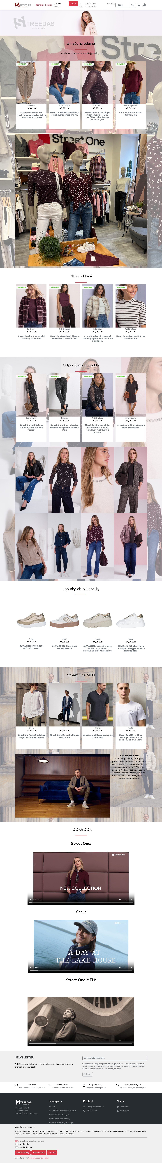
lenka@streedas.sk (95, 1106)
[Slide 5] (89, 32)
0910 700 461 (92, 1110)
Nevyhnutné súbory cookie (32, 1141)
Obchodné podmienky (91, 5)
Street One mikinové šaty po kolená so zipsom (130, 426)
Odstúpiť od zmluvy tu (59, 1114)
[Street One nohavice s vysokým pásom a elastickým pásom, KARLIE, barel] (31, 82)
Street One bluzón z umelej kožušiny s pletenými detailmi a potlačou (98, 338)
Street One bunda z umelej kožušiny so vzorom (31, 337)
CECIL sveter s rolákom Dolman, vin (130, 113)
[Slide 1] (72, 32)
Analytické (24, 1144)
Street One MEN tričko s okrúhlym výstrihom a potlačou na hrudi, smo (130, 737)
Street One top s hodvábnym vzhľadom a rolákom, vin (64, 337)
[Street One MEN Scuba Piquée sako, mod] (64, 704)
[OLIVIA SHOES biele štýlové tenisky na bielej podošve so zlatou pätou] (131, 617)
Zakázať (52, 1152)
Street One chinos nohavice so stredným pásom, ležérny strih (64, 427)
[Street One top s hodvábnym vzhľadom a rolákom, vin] (64, 305)
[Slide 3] (81, 32)
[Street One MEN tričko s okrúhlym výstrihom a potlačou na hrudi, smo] (131, 704)
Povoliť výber (39, 1152)
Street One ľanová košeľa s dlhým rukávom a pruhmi (31, 736)
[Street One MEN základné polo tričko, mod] (97, 704)
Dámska (39, 5)
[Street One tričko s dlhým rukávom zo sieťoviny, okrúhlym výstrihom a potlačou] (97, 394)
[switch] (17, 1144)
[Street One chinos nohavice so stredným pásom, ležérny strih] (64, 394)
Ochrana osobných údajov (39, 1158)
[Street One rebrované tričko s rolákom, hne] (131, 305)
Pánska (48, 5)
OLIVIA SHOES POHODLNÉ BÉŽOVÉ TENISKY (31, 646)
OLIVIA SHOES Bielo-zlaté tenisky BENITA (64, 647)
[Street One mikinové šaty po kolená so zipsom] (131, 394)
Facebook (124, 1106)
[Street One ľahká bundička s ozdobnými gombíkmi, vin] (64, 82)
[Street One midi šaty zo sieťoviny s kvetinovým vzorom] (31, 394)
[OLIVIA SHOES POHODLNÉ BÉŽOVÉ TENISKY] (31, 617)
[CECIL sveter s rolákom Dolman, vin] (131, 82)
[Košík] (139, 5)
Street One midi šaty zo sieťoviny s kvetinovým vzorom (31, 427)
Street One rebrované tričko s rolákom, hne (130, 337)
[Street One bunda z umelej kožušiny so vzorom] (31, 305)
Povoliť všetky (22, 1152)
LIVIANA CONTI (58, 5)
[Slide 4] (85, 32)
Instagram (125, 1110)
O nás (80, 5)
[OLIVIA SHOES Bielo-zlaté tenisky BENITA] (64, 617)
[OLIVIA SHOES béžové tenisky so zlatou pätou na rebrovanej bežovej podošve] (97, 617)
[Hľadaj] (132, 5)
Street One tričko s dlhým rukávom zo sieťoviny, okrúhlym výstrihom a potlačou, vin (97, 116)
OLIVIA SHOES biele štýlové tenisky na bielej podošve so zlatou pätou (131, 648)
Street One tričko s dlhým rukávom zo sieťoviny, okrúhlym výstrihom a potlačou (97, 429)
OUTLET (73, 3)
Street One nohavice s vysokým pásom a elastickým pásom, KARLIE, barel (31, 115)
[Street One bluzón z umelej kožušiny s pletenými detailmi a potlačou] (97, 305)
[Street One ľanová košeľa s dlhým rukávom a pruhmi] (31, 704)
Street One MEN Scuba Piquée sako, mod (64, 736)
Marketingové (26, 1147)
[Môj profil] (144, 5)
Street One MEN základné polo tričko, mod (98, 736)
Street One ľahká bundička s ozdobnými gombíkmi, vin (64, 113)
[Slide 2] (77, 32)
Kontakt (110, 3)
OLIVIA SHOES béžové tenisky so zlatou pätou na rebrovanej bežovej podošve (97, 648)
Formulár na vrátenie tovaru (62, 1110)
